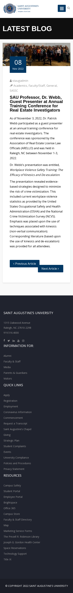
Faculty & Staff (12, 361)
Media (7, 367)
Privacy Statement (14, 469)
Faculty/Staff (37, 86)
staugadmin (20, 81)
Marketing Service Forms (18, 531)
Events (7, 452)
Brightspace (10, 502)
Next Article (49, 269)
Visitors (8, 378)
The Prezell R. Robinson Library (21, 536)
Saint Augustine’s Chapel (17, 429)
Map (6, 525)
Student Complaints (15, 446)
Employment (11, 406)
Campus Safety (12, 485)
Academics (20, 86)
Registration (10, 400)
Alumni (7, 355)
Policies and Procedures (17, 463)
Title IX (7, 559)
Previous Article (25, 264)
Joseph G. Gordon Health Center (22, 542)
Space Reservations (15, 548)
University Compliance (16, 457)
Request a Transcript (15, 423)
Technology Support (15, 553)
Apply (7, 395)
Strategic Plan (11, 440)
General (51, 86)
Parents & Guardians (15, 372)
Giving (7, 434)
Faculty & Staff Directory (18, 519)
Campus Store (12, 514)
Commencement (13, 417)
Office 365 (9, 508)
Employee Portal (13, 496)
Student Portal (12, 491)
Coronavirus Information (18, 412)
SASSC (14, 91)
